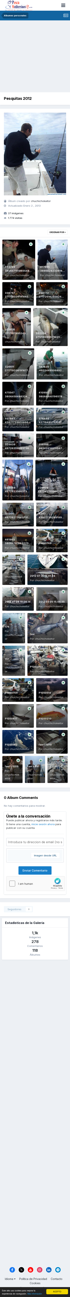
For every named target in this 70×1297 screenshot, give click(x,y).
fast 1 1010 (45, 744)
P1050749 (36, 666)
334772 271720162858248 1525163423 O (51, 296)
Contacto (56, 1278)
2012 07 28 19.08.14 (18, 601)
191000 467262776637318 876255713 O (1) (17, 517)
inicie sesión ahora (43, 824)
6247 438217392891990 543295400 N (51, 517)
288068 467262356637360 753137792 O (18, 491)
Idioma (9, 1278)
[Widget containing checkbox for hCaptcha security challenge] (35, 883)
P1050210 (45, 718)
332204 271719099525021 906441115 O (48, 337)
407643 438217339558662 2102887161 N (17, 422)
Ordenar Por (57, 232)
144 (32, 634)
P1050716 (11, 568)
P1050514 (45, 692)
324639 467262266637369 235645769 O (18, 448)
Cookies (35, 1283)
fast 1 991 (33, 766)
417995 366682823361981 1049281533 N (52, 270)
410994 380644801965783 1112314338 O (51, 396)
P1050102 (11, 744)
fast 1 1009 (11, 766)
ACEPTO (57, 1291)
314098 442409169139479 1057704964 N (51, 448)
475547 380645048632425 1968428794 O (18, 396)
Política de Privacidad (33, 1278)
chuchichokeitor (41, 201)
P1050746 (45, 543)
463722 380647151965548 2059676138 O (17, 270)
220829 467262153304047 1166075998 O (50, 491)
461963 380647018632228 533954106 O (17, 543)
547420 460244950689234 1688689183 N (52, 370)
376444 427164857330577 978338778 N (51, 422)
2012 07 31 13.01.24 (42, 575)
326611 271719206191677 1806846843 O (16, 370)
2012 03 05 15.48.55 (52, 601)
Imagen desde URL (45, 855)
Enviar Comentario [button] (35, 870)
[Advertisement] (35, 57)
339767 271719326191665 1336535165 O (16, 296)
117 (7, 659)
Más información (34, 1293)
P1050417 (11, 718)
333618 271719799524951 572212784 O (16, 333)
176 (7, 626)
